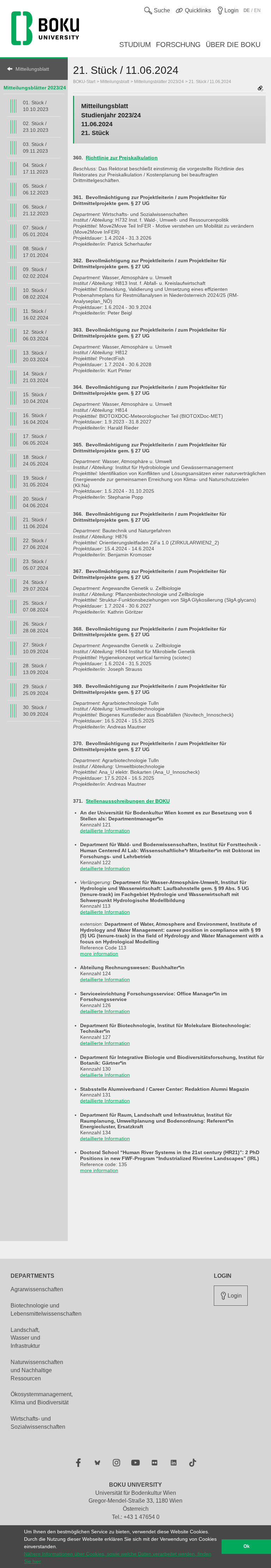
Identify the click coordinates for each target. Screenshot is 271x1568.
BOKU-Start (84, 81)
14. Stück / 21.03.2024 (35, 377)
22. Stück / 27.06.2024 (35, 544)
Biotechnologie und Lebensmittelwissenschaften (46, 1310)
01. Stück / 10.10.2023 (35, 106)
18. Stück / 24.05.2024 (35, 460)
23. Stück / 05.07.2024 (35, 564)
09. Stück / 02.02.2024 (35, 273)
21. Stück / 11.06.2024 (35, 523)
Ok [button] (246, 1546)
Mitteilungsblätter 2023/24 (35, 87)
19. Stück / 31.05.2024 (35, 481)
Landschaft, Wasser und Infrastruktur (25, 1338)
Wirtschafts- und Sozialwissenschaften (38, 1423)
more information (99, 953)
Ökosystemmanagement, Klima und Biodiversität (42, 1398)
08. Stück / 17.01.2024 (35, 252)
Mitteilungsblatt (32, 69)
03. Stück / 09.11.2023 (35, 147)
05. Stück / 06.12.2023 (35, 189)
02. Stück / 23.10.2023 (35, 127)
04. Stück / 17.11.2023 (35, 168)
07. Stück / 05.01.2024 (35, 231)
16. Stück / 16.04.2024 (35, 419)
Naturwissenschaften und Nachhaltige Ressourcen (37, 1370)
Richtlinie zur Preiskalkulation (122, 157)
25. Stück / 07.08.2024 (35, 606)
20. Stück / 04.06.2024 (35, 502)
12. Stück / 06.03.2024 (35, 335)
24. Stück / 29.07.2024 (35, 585)
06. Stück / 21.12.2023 (35, 210)
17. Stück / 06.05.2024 (35, 439)
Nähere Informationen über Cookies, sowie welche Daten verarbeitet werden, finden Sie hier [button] (117, 1557)
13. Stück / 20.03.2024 (35, 356)
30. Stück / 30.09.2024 (35, 710)
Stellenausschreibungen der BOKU (128, 801)
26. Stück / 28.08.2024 (35, 627)
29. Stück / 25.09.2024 (35, 690)
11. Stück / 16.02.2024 (35, 314)
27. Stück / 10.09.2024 (35, 648)
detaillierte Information (105, 830)
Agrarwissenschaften (37, 1289)
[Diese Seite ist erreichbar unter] (260, 89)
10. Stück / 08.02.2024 (35, 293)
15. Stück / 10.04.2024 (35, 398)
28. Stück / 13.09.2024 (35, 669)
